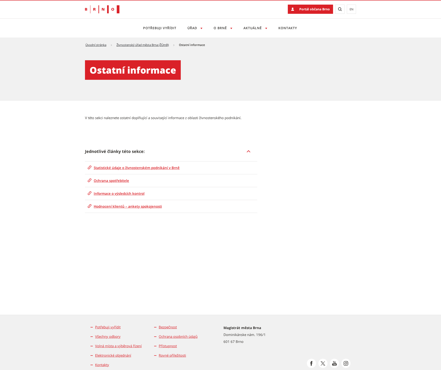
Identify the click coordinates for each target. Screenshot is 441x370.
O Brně (221, 28)
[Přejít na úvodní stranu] (102, 9)
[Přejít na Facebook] (311, 363)
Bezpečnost (168, 327)
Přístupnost (168, 346)
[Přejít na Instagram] (346, 363)
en (351, 9)
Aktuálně (253, 28)
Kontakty (287, 28)
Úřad (192, 28)
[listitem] (171, 151)
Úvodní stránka (95, 45)
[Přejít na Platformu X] (323, 363)
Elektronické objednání (113, 355)
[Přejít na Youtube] (334, 363)
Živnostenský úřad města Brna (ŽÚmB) (142, 45)
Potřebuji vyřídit (159, 28)
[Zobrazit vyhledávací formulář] (340, 9)
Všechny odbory (108, 336)
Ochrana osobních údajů (178, 336)
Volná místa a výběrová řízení (118, 346)
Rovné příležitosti (172, 355)
